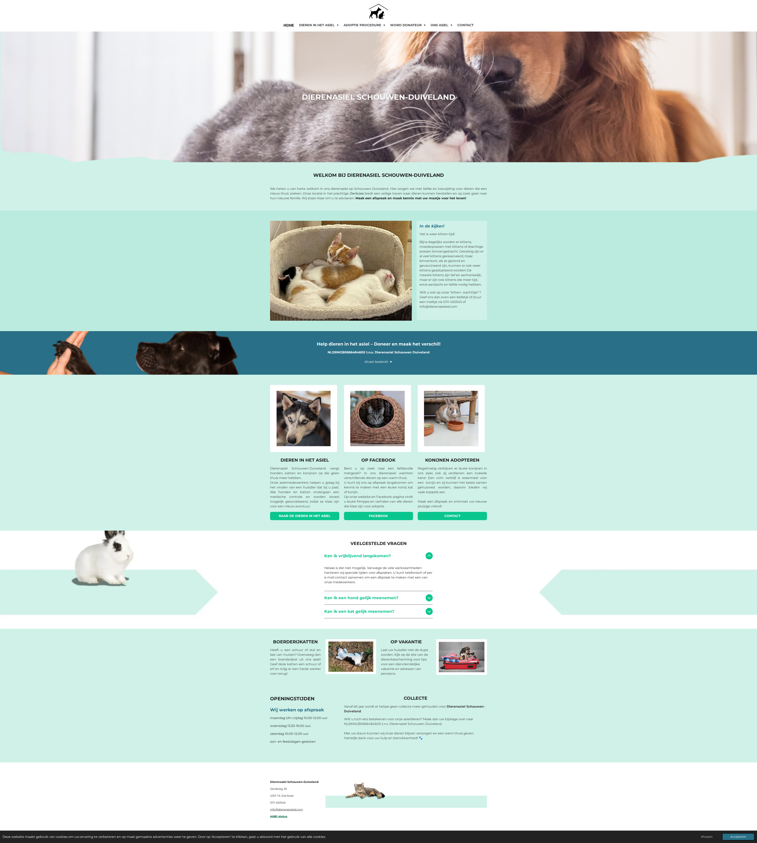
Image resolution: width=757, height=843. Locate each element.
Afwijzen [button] (706, 836)
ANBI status (278, 816)
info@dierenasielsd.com (286, 809)
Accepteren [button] (738, 836)
